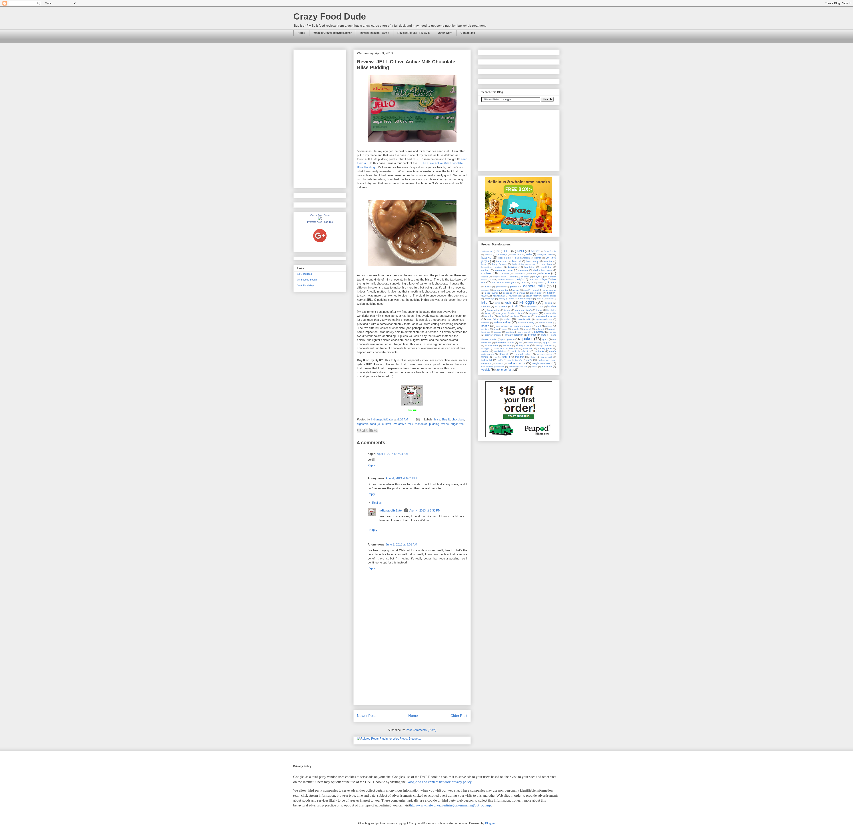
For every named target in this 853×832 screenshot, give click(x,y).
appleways (501, 254)
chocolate (458, 419)
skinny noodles (544, 345)
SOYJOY (535, 251)
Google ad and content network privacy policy (439, 782)
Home (301, 32)
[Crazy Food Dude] (320, 219)
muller (507, 319)
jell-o (381, 424)
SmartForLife (550, 251)
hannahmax (499, 296)
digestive (363, 424)
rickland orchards (504, 342)
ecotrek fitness (505, 279)
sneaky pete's (545, 348)
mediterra (514, 316)
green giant (536, 293)
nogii (538, 326)
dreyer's (537, 276)
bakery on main (544, 254)
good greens (549, 290)
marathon (489, 316)
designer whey (499, 277)
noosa (548, 326)
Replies (377, 502)
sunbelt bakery (524, 354)
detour (513, 276)
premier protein (492, 335)
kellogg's (527, 302)
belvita (537, 258)
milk (410, 424)
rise (520, 342)
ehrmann (533, 279)
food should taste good (504, 282)
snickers (485, 351)
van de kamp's (514, 360)
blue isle (548, 261)
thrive (533, 357)
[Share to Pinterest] (376, 430)
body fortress (499, 264)
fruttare (552, 282)
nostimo (485, 329)
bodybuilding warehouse (523, 264)
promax (532, 334)
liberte (539, 310)
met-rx (526, 316)
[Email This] (359, 430)
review (445, 424)
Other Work (445, 32)
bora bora (546, 264)
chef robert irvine (542, 270)
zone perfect (504, 369)
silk (554, 342)
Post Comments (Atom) (421, 730)
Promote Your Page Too (320, 222)
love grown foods (505, 313)
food (373, 424)
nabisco (485, 322)
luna (520, 313)
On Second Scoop (307, 279)
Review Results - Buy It (374, 32)
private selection (514, 334)
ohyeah (527, 329)
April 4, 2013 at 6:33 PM (424, 510)
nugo (504, 329)
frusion (541, 282)
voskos (499, 363)
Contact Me (467, 32)
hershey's (489, 298)
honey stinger (525, 298)
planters (510, 332)
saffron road (532, 342)
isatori (550, 299)
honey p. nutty (506, 298)
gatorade (514, 286)
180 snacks (486, 251)
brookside (529, 267)
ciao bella (504, 273)
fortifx (523, 282)
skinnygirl (485, 348)
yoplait (485, 369)
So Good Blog (304, 274)
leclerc (507, 310)
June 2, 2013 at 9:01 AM (401, 544)
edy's (520, 279)
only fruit (540, 329)
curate (532, 273)
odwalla (515, 329)
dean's (484, 276)
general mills (534, 286)
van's (529, 360)
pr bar (553, 332)
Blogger (490, 823)
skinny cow (522, 345)
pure (543, 334)
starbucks (539, 351)
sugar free (457, 424)
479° (498, 251)
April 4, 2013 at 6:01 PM (401, 478)
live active (399, 424)
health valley (532, 296)
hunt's (540, 298)
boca (483, 264)
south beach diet (520, 351)
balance (486, 257)
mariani (502, 316)
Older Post (458, 716)
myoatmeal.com (544, 319)
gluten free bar (500, 290)
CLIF (507, 251)
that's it (506, 357)
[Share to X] (367, 430)
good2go (507, 293)
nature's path (545, 322)
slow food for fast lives (506, 348)
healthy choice (549, 296)
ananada (488, 254)
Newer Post (366, 716)
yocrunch (547, 366)
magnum (533, 313)
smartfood (528, 348)
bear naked (504, 258)
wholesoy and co (518, 366)
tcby (495, 357)
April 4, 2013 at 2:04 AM (392, 454)
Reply (371, 465)
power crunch (524, 332)
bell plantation (522, 258)
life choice (551, 310)
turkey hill (486, 360)
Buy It (446, 419)
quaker (526, 338)
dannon (545, 273)
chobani (486, 273)
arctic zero (516, 254)
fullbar (488, 286)
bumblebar (546, 267)
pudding (434, 424)
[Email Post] (418, 419)
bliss (437, 419)
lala (541, 306)
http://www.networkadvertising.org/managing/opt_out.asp (450, 805)
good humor (491, 293)
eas (492, 279)
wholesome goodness (492, 366)
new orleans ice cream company (514, 326)
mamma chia (550, 313)
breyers (512, 267)
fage (544, 279)
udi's (500, 360)
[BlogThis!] (363, 430)
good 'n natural (531, 290)
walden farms (516, 363)
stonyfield (504, 354)
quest (545, 339)
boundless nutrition (491, 267)
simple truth (491, 345)
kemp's (548, 303)
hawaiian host (515, 296)
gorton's (521, 293)
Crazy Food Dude (329, 16)
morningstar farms (546, 316)
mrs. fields (492, 319)
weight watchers (541, 363)
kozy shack (501, 306)
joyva (497, 303)
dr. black (525, 276)
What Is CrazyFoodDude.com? (332, 32)
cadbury (485, 270)
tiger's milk (546, 357)
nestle (485, 326)
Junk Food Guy (305, 285)
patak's (497, 332)
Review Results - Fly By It (413, 32)
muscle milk (524, 319)
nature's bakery (526, 322)
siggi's (546, 342)
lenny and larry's (523, 310)
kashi (508, 302)
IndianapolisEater (382, 419)
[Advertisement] (412, 671)
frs (532, 282)
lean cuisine (493, 310)
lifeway (488, 313)
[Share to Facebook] (371, 430)
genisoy (485, 290)
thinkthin (519, 357)
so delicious (500, 351)
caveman (523, 270)
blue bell (516, 261)
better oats (502, 261)
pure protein (507, 339)
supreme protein (544, 354)
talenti (484, 357)
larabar (551, 306)
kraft (388, 424)
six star (507, 345)
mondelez (421, 424)
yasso (534, 367)
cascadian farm (503, 270)
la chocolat (530, 306)
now (496, 329)
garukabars (501, 287)
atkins (529, 254)
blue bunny (532, 261)
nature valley (502, 322)
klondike (485, 306)
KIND (520, 251)
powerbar (539, 331)
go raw (515, 290)
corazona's (519, 273)
